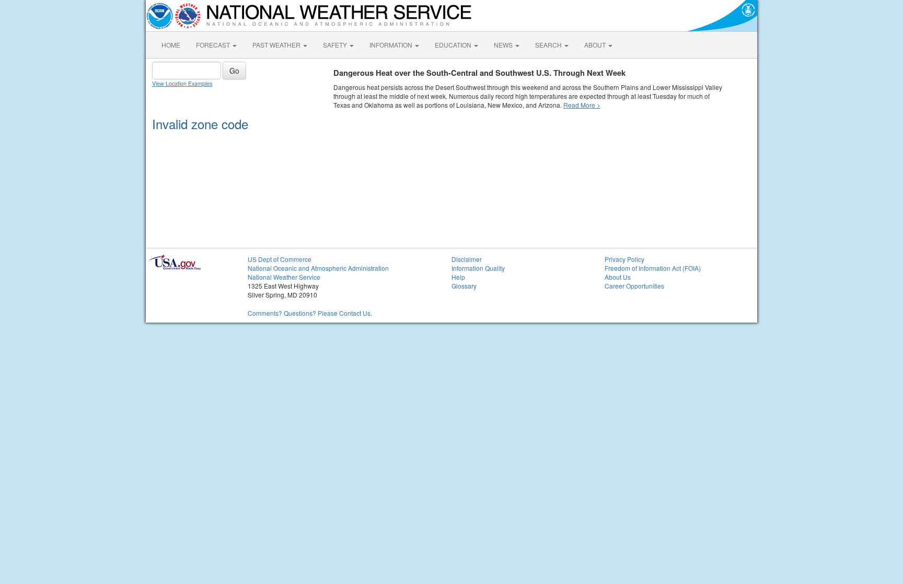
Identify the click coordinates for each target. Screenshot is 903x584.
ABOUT (595, 44)
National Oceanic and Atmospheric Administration (318, 268)
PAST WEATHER (277, 44)
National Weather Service (284, 276)
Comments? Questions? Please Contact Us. (310, 312)
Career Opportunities (634, 285)
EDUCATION (454, 44)
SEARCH (549, 44)
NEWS (504, 44)
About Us (618, 276)
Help (458, 276)
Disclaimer (467, 259)
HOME (170, 44)
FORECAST (213, 44)
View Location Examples (182, 83)
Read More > (581, 104)
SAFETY (336, 44)
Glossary (464, 285)
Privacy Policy (624, 259)
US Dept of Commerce (279, 259)
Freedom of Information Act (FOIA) (653, 268)
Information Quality (478, 268)
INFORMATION (391, 44)
